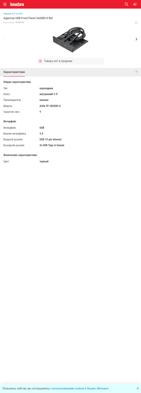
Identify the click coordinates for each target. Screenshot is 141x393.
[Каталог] (5, 4)
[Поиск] (129, 4)
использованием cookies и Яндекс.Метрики (80, 388)
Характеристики (14, 72)
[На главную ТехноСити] (17, 4)
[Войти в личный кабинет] (134, 4)
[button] (70, 40)
